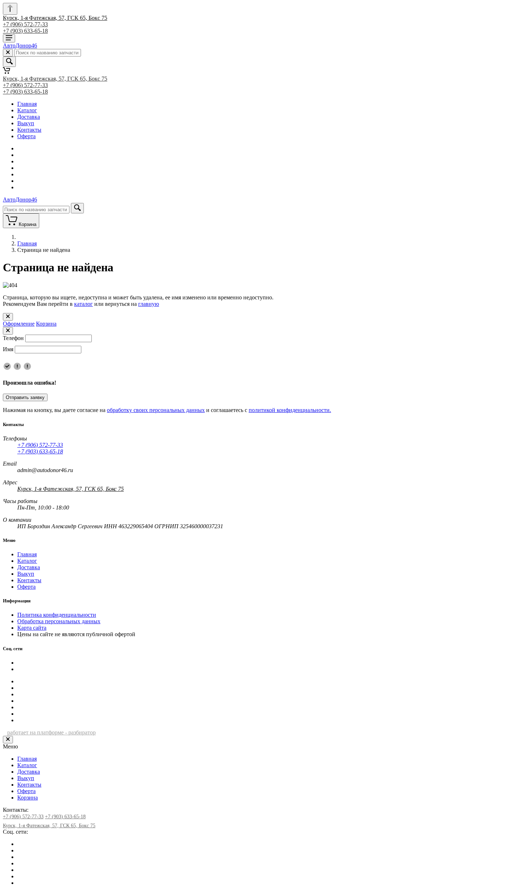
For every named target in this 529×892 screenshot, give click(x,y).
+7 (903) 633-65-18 (25, 31)
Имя (8, 349)
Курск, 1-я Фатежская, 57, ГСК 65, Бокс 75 (55, 18)
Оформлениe (19, 324)
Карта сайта (31, 628)
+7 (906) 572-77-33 (25, 24)
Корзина (46, 324)
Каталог (27, 110)
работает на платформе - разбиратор (51, 732)
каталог (83, 304)
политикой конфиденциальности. (290, 410)
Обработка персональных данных (58, 621)
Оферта (26, 136)
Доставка (28, 117)
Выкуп (25, 123)
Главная (27, 104)
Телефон (13, 338)
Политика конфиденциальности (56, 615)
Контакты (29, 130)
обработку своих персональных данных (156, 410)
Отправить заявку (25, 397)
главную (148, 304)
